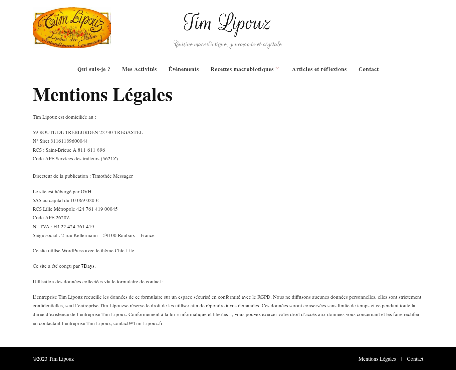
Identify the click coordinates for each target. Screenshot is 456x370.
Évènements (184, 69)
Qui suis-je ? (93, 69)
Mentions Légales (377, 358)
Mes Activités (139, 69)
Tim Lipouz (228, 22)
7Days (87, 265)
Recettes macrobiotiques (242, 69)
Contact (369, 69)
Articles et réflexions (319, 69)
